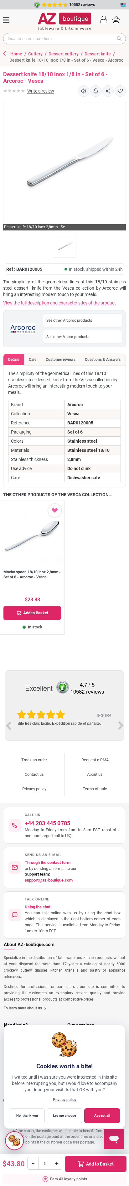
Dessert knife (98, 53)
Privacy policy (34, 788)
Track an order (34, 760)
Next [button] (121, 725)
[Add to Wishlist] (120, 91)
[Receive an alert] (95, 91)
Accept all (102, 1116)
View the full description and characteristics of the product (59, 302)
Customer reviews (60, 359)
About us (95, 774)
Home (16, 53)
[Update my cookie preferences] (14, 1140)
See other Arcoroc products (69, 320)
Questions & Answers (103, 359)
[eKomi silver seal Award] (62, 687)
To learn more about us (23, 1008)
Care (32, 359)
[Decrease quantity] (33, 1163)
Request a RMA (95, 760)
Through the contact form (47, 862)
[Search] (121, 38)
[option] (64, 725)
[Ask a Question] (83, 91)
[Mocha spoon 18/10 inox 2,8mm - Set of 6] (32, 533)
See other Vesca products (67, 337)
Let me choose (64, 1116)
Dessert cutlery (64, 53)
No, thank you (27, 1116)
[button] (104, 19)
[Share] (108, 91)
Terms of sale (95, 788)
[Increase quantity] (56, 1163)
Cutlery (36, 53)
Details (13, 359)
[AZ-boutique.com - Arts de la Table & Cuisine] (64, 21)
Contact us (34, 774)
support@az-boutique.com (49, 880)
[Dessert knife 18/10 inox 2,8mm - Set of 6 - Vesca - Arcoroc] (64, 246)
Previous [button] (8, 725)
